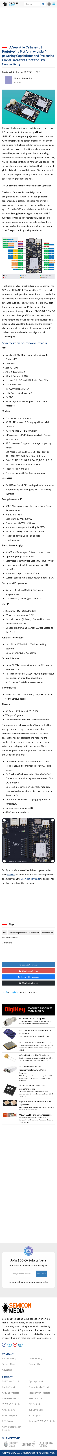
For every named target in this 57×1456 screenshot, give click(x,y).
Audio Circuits (9, 1387)
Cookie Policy (35, 1358)
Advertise (7, 1369)
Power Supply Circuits (39, 1387)
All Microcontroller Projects (11, 1428)
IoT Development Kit (18, 932)
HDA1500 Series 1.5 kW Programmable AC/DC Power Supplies (32, 1069)
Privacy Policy (9, 1358)
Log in (49, 4)
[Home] (11, 4)
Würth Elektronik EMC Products (34, 1055)
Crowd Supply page (30, 878)
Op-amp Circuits (36, 1381)
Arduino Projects (10, 1392)
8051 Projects (35, 1409)
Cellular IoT (34, 932)
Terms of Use (8, 1364)
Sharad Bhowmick (23, 78)
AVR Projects (8, 1409)
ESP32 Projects (9, 1415)
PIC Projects (34, 1404)
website (11, 874)
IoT (4, 932)
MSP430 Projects (10, 1398)
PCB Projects (8, 1421)
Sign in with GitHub (30, 983)
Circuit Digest (28, 1452)
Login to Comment (30, 965)
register (15, 992)
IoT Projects (34, 1415)
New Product (47, 932)
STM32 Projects (36, 1398)
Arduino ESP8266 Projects (41, 1421)
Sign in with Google (30, 971)
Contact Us (34, 1364)
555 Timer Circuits (11, 1381)
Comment (7, 942)
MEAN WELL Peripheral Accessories (35, 1114)
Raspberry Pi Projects (39, 1392)
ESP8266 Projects (11, 1404)
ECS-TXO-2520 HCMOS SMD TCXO (36, 1042)
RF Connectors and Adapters (32, 1018)
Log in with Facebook (30, 977)
